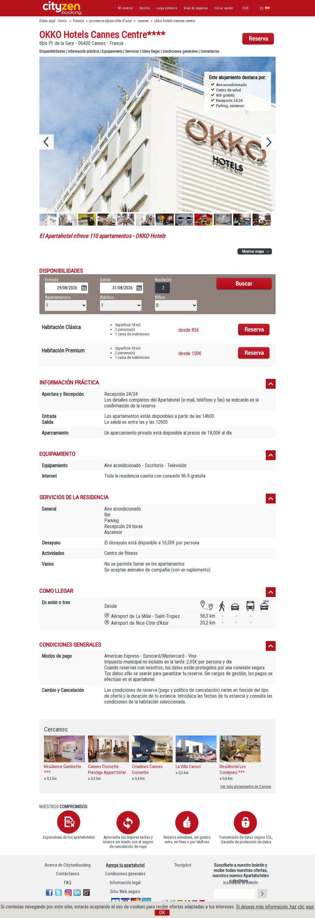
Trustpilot (182, 865)
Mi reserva (125, 8)
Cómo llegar (151, 51)
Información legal (125, 882)
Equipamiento (112, 51)
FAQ (67, 882)
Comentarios (210, 51)
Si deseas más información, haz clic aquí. (275, 907)
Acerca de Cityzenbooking (68, 865)
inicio (63, 20)
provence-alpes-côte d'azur (111, 20)
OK (162, 913)
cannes (143, 20)
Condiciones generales (180, 51)
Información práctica (83, 51)
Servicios (132, 51)
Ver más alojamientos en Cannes (245, 786)
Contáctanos (67, 873)
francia (78, 20)
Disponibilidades (52, 51)
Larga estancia (166, 8)
